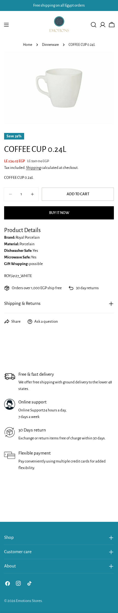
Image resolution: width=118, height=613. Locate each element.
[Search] (93, 24)
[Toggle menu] (6, 24)
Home (27, 45)
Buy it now (59, 213)
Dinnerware (50, 45)
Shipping (33, 168)
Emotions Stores (29, 601)
